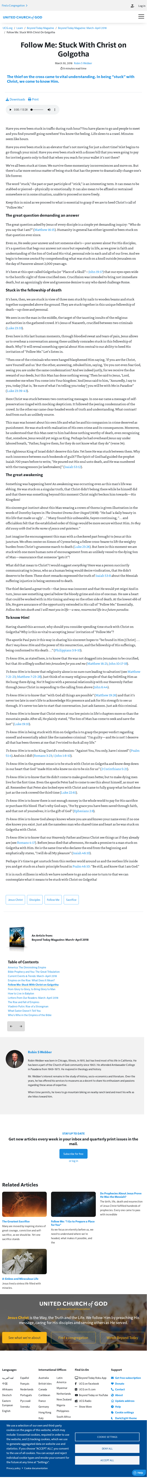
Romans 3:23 (43, 755)
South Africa (64, 1416)
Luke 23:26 (82, 546)
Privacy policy (13, 1468)
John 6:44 (101, 687)
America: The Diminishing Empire (27, 967)
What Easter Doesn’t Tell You (24, 1010)
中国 (5, 1383)
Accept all (107, 1460)
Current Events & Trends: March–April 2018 (32, 976)
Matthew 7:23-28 (29, 676)
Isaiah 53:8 (103, 575)
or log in (73, 1160)
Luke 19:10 (21, 724)
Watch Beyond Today (122, 1337)
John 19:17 (96, 272)
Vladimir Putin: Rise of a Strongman (28, 1006)
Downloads (17, 99)
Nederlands (26, 1389)
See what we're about (24, 1337)
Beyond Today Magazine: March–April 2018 (82, 27)
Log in (141, 5)
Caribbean (44, 1395)
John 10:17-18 (118, 663)
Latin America (61, 1380)
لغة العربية (8, 1377)
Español (24, 1377)
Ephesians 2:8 (83, 811)
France (42, 1400)
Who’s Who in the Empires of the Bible (30, 1015)
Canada (42, 1389)
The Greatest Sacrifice (16, 1221)
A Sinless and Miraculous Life (20, 1279)
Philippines (63, 1410)
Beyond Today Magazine (40, 27)
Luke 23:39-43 (17, 391)
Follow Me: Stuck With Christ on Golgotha (33, 984)
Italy (41, 1418)
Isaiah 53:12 (72, 467)
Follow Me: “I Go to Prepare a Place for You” (73, 1223)
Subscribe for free (73, 1153)
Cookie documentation (36, 1468)
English (6, 1410)
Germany (43, 1406)
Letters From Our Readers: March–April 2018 (33, 997)
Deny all (107, 1448)
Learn (19, 27)
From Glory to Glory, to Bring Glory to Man (31, 989)
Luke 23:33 (14, 328)
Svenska (25, 1406)
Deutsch (7, 1395)
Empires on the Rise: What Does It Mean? (31, 980)
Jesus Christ (15, 899)
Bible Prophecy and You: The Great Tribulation (34, 971)
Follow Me (53, 899)
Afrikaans (7, 1389)
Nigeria (61, 1405)
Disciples (34, 899)
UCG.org (8, 27)
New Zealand (64, 1399)
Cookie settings (107, 1436)
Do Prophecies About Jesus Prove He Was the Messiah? (120, 1195)
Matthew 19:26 (105, 695)
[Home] (22, 17)
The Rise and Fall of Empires (23, 1002)
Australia (43, 1377)
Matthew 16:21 (97, 663)
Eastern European (7, 1403)
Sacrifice (71, 899)
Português (26, 1395)
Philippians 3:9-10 (67, 650)
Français (24, 1383)
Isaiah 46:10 (81, 853)
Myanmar (62, 1387)
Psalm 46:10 (81, 866)
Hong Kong (44, 1412)
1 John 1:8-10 (62, 755)
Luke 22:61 (68, 792)
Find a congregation (73, 1337)
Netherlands (64, 1393)
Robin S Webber (83, 63)
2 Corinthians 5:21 (114, 769)
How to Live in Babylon (21, 993)
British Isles (45, 1383)
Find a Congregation (13, 5)
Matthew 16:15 (44, 229)
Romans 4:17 (26, 842)
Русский (25, 1400)
